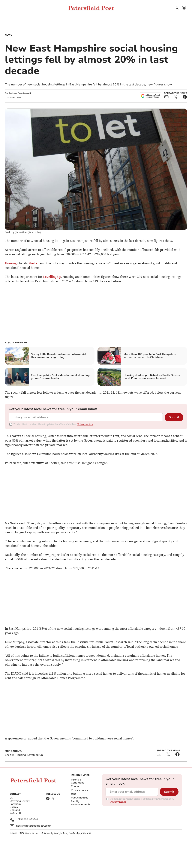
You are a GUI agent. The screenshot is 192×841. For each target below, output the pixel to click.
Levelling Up (52, 277)
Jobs (73, 794)
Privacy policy (79, 790)
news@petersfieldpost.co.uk (33, 826)
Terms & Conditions (77, 781)
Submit (174, 417)
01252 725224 (29, 819)
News (8, 34)
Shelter (33, 263)
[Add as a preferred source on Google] (150, 96)
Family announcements (80, 803)
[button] (7, 8)
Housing (11, 263)
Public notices (79, 797)
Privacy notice (85, 424)
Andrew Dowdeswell (20, 93)
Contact (75, 786)
